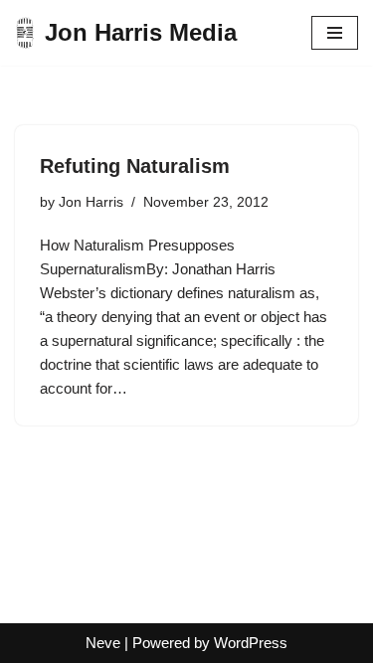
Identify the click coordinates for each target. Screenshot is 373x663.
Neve (103, 642)
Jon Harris (91, 202)
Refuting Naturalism (135, 166)
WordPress (250, 642)
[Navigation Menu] (334, 33)
